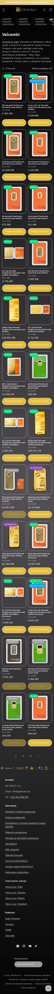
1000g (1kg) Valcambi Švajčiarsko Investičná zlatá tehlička (13, 329)
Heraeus (9, 924)
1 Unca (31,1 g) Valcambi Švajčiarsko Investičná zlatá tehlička (39, 107)
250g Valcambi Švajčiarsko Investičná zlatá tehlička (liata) (39, 499)
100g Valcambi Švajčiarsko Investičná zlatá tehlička (13, 163)
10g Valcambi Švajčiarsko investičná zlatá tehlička (38, 163)
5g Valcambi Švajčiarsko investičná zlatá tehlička (12, 217)
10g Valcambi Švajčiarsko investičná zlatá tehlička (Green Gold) (38, 671)
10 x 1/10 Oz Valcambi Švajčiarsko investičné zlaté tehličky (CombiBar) (13, 443)
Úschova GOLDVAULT (16, 861)
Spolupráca (11, 844)
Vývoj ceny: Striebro (15, 893)
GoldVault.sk (16, 975)
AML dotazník (12, 850)
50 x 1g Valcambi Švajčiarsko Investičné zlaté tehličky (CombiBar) (39, 329)
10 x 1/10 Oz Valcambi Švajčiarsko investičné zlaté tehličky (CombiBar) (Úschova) (13, 613)
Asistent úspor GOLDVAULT (19, 867)
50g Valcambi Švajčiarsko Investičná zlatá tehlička (12, 106)
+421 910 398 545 (19, 797)
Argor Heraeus (12, 918)
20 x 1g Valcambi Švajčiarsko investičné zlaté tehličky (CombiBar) (13, 273)
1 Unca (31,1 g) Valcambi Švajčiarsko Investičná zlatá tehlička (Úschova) (39, 612)
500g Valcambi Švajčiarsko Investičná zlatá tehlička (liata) (13, 556)
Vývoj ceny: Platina (15, 898)
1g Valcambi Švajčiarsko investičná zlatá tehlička (38, 217)
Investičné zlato (10, 42)
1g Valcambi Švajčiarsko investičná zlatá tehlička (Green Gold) (38, 386)
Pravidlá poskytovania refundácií (37, 975)
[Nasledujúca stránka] (38, 756)
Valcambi (10, 936)
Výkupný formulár (14, 855)
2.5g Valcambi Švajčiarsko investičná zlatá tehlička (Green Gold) (13, 727)
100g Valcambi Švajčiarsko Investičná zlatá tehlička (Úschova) (39, 556)
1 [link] (16, 756)
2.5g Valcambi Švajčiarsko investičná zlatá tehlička (39, 726)
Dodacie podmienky (15, 817)
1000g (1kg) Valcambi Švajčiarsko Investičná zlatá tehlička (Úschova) (39, 443)
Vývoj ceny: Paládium (16, 904)
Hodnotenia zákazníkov (17, 872)
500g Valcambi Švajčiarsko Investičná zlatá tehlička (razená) (13, 499)
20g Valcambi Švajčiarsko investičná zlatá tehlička (38, 272)
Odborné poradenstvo (16, 832)
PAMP (8, 930)
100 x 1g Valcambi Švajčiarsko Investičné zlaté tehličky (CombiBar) (13, 386)
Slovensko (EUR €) (25, 964)
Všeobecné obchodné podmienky (22, 838)
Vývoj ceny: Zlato (14, 887)
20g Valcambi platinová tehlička (11, 670)
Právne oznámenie (28, 988)
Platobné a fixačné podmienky (20, 812)
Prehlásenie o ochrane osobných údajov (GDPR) (28, 979)
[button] (3, 10)
